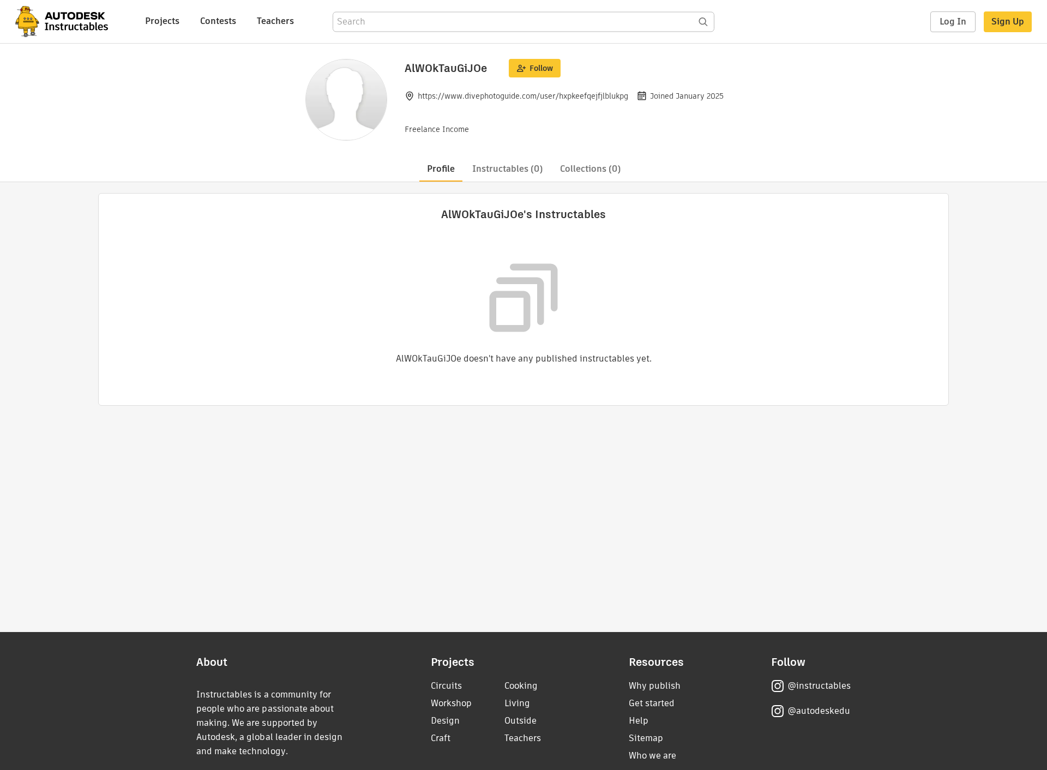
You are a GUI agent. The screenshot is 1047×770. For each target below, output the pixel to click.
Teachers (275, 21)
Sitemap (646, 738)
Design (445, 720)
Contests (218, 21)
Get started (652, 703)
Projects (162, 21)
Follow (541, 68)
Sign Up (1007, 21)
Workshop (451, 703)
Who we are (652, 755)
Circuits (446, 685)
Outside (520, 720)
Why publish (655, 685)
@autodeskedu (818, 711)
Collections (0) (590, 169)
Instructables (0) (507, 169)
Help (638, 720)
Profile (441, 169)
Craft (440, 738)
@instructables (819, 685)
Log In (953, 21)
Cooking (521, 685)
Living (517, 703)
